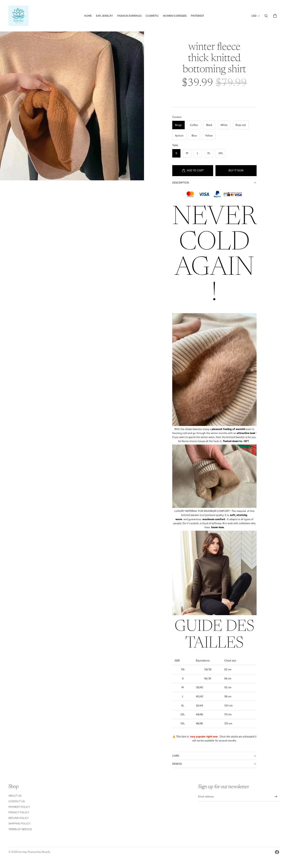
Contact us (16, 801)
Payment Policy (19, 807)
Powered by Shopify (39, 852)
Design (177, 764)
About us (14, 795)
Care (175, 755)
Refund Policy (18, 818)
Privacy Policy (18, 812)
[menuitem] (88, 15)
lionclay (22, 852)
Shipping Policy (19, 823)
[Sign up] (276, 796)
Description (180, 182)
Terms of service (20, 829)
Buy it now (236, 170)
